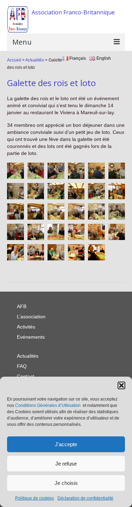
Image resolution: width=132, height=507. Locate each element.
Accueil (14, 60)
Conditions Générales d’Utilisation (48, 405)
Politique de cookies (34, 498)
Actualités (34, 60)
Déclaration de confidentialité (85, 498)
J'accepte (66, 444)
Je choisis (66, 483)
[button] (121, 385)
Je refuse (66, 464)
